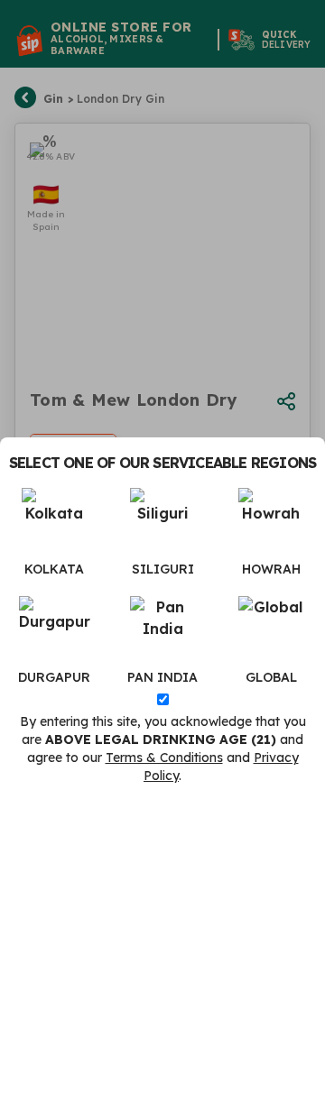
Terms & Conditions (164, 757)
